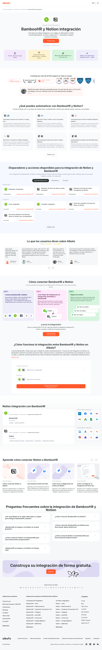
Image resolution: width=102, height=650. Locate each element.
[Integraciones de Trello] (79, 431)
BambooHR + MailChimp (33, 623)
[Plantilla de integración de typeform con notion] (17, 140)
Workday (5, 610)
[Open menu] (97, 3)
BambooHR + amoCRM (33, 615)
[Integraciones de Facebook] (85, 413)
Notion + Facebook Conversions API (67, 609)
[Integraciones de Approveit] (85, 437)
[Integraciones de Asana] (91, 437)
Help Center (84, 606)
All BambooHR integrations (34, 600)
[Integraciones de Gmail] (96, 413)
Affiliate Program (85, 620)
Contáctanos (96, 638)
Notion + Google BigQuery (64, 621)
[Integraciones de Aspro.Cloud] (96, 437)
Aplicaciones (17, 9)
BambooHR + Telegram (33, 612)
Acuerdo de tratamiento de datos (51, 638)
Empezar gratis (51, 334)
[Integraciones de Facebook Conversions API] (91, 413)
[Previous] (49, 267)
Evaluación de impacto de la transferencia (72, 638)
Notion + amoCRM (61, 615)
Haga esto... (19, 375)
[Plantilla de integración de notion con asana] (85, 121)
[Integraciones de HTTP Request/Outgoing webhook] (96, 419)
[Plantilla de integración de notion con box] (51, 121)
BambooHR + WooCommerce (35, 606)
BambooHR (24, 9)
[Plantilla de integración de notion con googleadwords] (17, 121)
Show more (6, 625)
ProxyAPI (5, 621)
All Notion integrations (62, 600)
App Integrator (85, 612)
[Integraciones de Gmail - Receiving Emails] (79, 419)
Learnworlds (6, 618)
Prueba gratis (51, 41)
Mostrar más (51, 154)
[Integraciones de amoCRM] (79, 413)
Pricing (83, 601)
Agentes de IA (85, 623)
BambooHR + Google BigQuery (35, 621)
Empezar (51, 571)
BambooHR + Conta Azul (34, 618)
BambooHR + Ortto (32, 603)
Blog (82, 603)
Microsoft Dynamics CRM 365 (12, 604)
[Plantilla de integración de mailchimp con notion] (51, 141)
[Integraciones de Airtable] (91, 431)
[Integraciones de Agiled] (85, 431)
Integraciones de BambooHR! (25, 194)
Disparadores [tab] (55, 180)
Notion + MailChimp (62, 623)
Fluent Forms (7, 601)
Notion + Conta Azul (62, 618)
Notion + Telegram (61, 612)
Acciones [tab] (65, 180)
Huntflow (5, 613)
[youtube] (94, 644)
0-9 (21, 587)
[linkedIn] (90, 644)
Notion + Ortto (60, 603)
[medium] (97, 644)
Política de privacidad (35, 638)
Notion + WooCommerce (63, 606)
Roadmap (83, 614)
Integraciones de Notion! (59, 194)
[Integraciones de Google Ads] (85, 419)
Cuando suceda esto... (22, 366)
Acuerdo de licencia (22, 638)
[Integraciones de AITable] (79, 437)
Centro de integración (8, 9)
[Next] (53, 267)
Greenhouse (6, 607)
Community (84, 617)
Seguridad (87, 638)
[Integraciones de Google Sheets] (91, 419)
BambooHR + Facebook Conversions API (39, 609)
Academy (84, 609)
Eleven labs (6, 615)
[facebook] (86, 644)
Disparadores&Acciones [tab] (40, 180)
